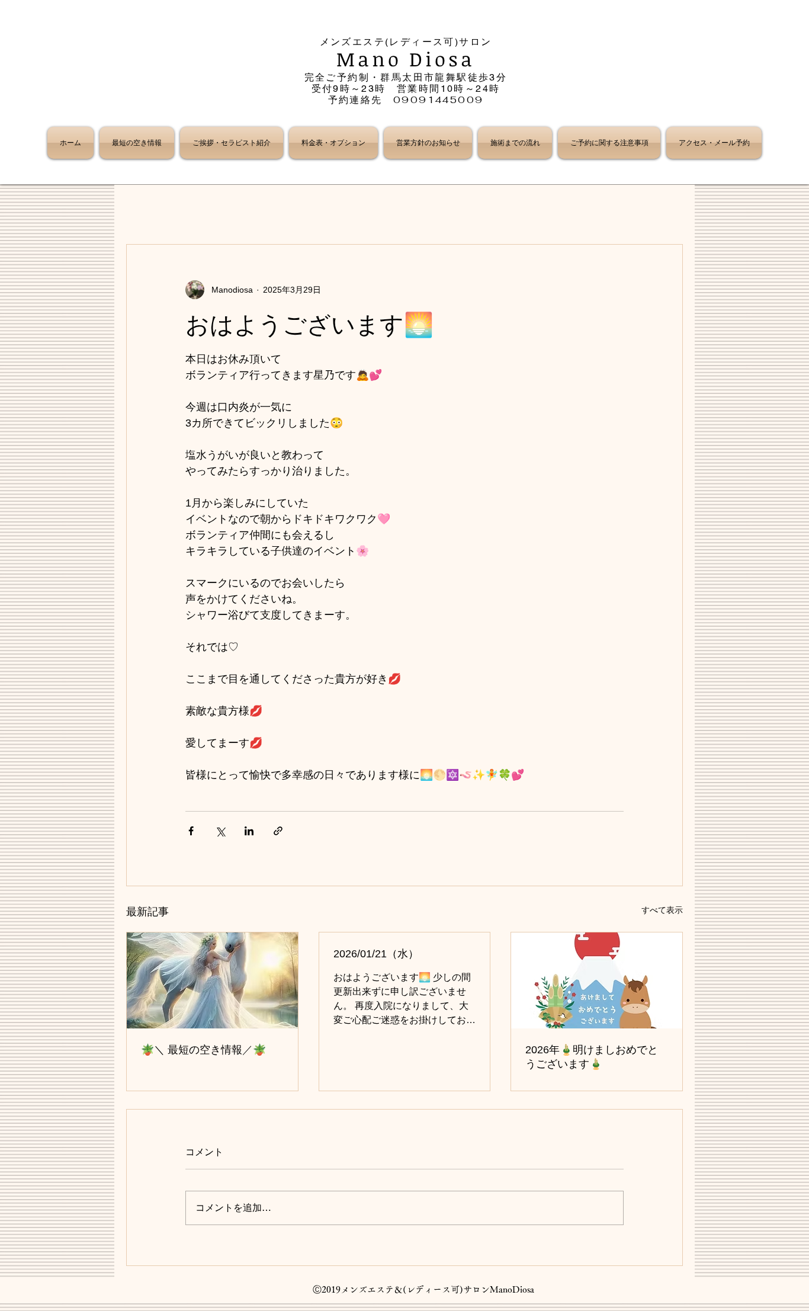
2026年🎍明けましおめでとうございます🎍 (591, 1057)
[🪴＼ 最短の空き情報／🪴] (212, 980)
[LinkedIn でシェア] (249, 830)
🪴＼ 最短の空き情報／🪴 (203, 1050)
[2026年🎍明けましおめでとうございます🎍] (596, 980)
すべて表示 (662, 910)
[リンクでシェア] (278, 830)
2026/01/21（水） (376, 954)
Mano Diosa (406, 59)
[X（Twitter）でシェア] (220, 830)
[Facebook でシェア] (191, 830)
